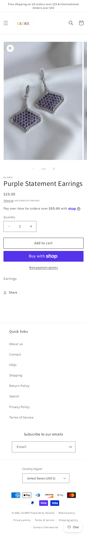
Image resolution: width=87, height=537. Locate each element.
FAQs (12, 365)
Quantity (9, 217)
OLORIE (25, 512)
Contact (15, 354)
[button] (6, 23)
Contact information (45, 527)
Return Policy (19, 386)
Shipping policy (68, 520)
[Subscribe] (70, 446)
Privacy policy (22, 520)
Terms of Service (21, 417)
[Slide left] (33, 169)
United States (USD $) (41, 478)
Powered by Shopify (43, 512)
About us (16, 344)
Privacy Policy (19, 407)
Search (14, 396)
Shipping (8, 200)
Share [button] (13, 292)
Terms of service (44, 520)
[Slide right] (54, 169)
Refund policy (67, 512)
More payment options (43, 267)
